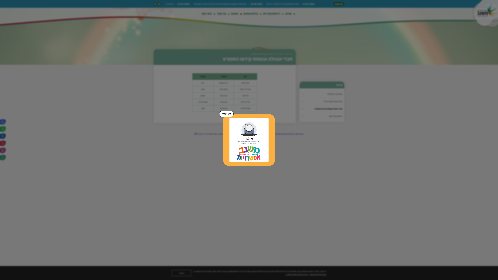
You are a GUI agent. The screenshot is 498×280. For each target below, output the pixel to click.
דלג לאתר (225, 113)
